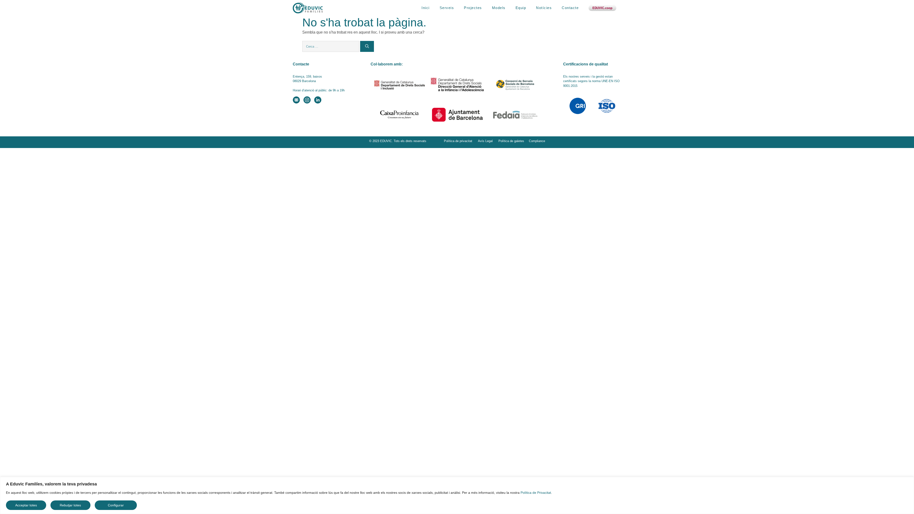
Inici (426, 8)
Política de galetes (511, 141)
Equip (521, 8)
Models (499, 8)
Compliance (537, 141)
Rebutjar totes (70, 505)
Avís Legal (485, 141)
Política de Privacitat (536, 492)
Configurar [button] (116, 505)
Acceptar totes (26, 505)
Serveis (447, 8)
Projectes (473, 8)
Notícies (544, 8)
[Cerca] (367, 46)
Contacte (570, 8)
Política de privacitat (458, 141)
